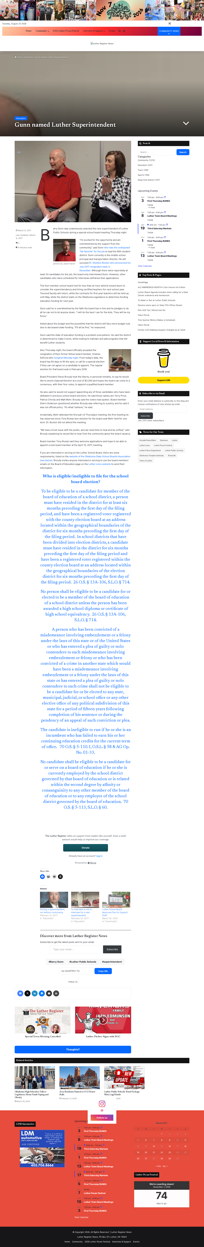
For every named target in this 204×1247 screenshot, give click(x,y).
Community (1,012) (146, 160)
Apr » (165, 1166)
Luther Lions (144, 445)
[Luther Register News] (102, 43)
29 (162, 1158)
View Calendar (145, 266)
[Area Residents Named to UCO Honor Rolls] (79, 1077)
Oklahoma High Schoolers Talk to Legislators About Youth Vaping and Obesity (32, 1095)
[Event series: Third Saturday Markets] (167, 225)
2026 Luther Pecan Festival (66, 31)
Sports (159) (143, 175)
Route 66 (171, 455)
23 (169, 1152)
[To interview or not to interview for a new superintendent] (85, 900)
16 (170, 1146)
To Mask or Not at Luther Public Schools (156, 300)
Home (29, 31)
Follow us (102, 1117)
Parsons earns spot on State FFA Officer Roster (160, 305)
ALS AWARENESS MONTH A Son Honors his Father (161, 287)
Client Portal (143, 315)
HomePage (143, 282)
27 (146, 1158)
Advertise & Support (93, 31)
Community (41, 31)
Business (164, 440)
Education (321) (145, 165)
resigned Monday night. (66, 357)
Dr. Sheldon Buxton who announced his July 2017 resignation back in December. (105, 266)
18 (185, 1146)
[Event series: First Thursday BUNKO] (165, 197)
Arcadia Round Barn (147, 440)
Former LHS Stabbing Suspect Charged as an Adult (161, 330)
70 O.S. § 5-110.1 (75, 747)
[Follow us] (102, 1105)
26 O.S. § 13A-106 (89, 582)
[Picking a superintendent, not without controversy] (54, 900)
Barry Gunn (56, 961)
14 (154, 1146)
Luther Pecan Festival (163, 445)
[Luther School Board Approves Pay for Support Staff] (116, 900)
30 (169, 1158)
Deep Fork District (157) (149, 180)
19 (138, 1152)
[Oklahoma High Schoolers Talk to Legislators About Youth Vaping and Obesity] (35, 1077)
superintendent (113, 961)
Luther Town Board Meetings (162, 216)
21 (154, 1152)
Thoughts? (73, 1049)
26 (138, 1158)
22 (162, 1152)
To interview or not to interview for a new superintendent (81, 912)
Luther (174, 440)
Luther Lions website (100, 464)
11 (185, 1140)
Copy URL (103, 971)
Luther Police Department (150, 450)
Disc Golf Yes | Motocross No (151, 310)
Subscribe (112, 949)
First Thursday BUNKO (158, 201)
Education (28, 57)
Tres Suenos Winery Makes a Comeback (156, 320)
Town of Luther (145, 460)
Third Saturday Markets (159, 228)
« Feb (158, 1166)
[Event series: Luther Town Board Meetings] (165, 212)
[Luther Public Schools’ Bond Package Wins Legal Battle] (124, 1077)
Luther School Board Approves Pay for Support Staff (115, 912)
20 (146, 1152)
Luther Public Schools (83, 961)
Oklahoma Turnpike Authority (151, 455)
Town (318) (143, 170)
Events (112, 31)
